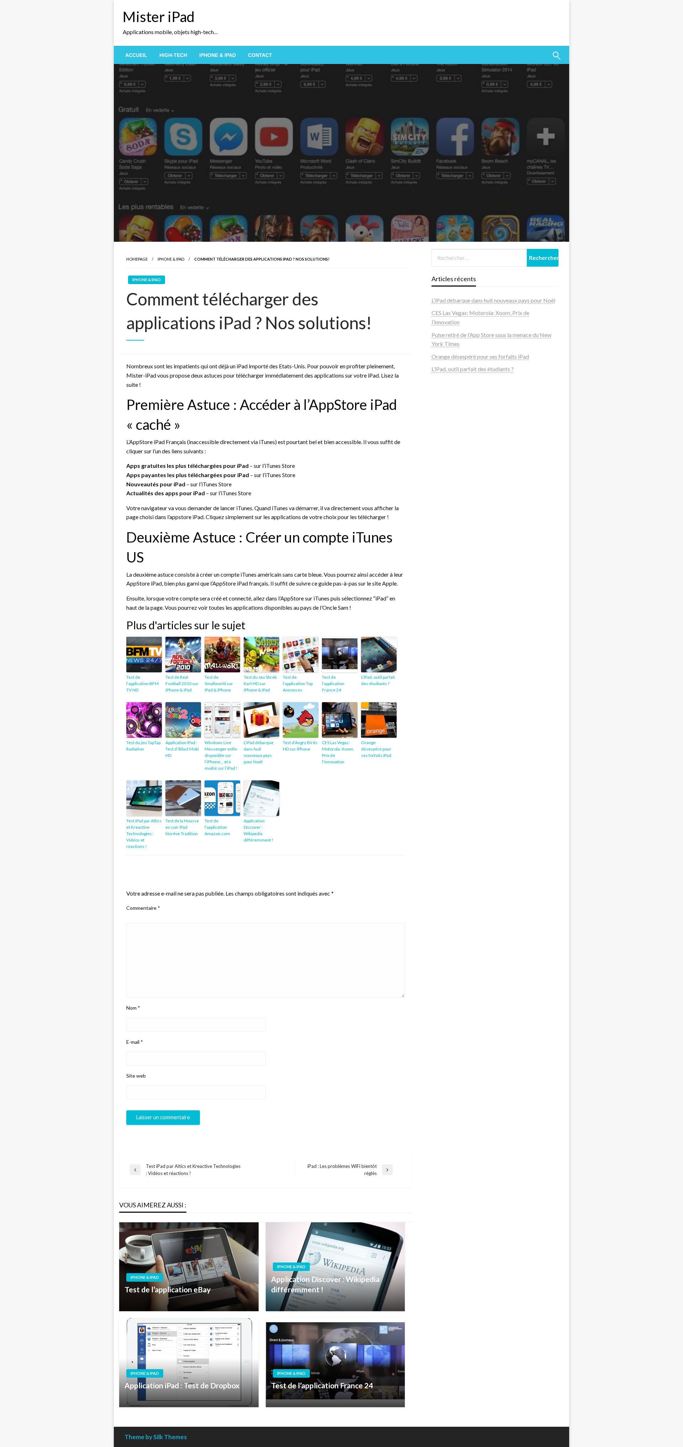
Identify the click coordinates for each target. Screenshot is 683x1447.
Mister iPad (159, 16)
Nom (133, 1008)
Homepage (137, 259)
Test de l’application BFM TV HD (142, 683)
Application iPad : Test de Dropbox (182, 1385)
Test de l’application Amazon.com (217, 827)
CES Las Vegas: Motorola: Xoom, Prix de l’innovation (338, 752)
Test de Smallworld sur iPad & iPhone (219, 683)
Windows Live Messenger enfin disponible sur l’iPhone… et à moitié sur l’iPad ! (221, 755)
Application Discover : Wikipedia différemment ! (259, 830)
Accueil (136, 55)
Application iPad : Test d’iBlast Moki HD (182, 749)
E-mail (134, 1042)
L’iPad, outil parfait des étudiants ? (378, 680)
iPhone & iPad (217, 55)
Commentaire (143, 908)
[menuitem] (136, 55)
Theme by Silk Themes (156, 1437)
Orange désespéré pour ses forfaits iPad (376, 749)
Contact (260, 55)
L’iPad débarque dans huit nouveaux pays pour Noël (259, 752)
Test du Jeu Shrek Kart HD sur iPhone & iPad (260, 683)
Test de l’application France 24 (333, 683)
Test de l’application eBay (168, 1289)
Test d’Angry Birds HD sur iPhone (300, 746)
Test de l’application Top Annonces (298, 683)
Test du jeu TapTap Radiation (143, 746)
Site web (136, 1076)
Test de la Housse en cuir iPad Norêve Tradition (182, 827)
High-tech (173, 55)
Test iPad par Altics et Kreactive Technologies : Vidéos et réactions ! (144, 833)
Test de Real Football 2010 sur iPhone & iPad (181, 683)
